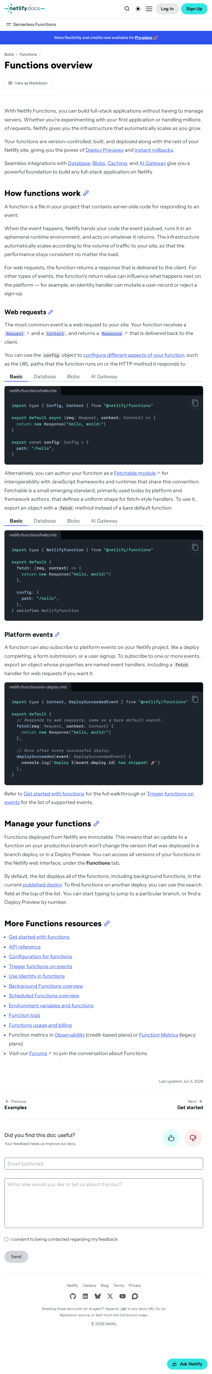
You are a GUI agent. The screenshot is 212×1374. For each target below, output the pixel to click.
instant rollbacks (154, 150)
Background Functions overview (46, 986)
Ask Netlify (191, 1364)
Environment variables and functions (51, 1006)
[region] (103, 738)
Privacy (135, 1285)
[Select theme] (138, 8)
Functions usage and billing (40, 1025)
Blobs (98, 163)
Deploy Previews (105, 150)
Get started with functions (54, 794)
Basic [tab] (16, 377)
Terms (118, 1285)
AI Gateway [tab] (104, 377)
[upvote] (171, 1139)
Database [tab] (45, 377)
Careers (89, 1285)
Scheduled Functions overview (44, 996)
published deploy (42, 885)
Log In (167, 8)
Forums (38, 1053)
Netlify (72, 1285)
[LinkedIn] (85, 1296)
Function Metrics (158, 1035)
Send (16, 1256)
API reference (25, 947)
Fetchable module (135, 473)
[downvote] (193, 1139)
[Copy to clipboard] (195, 403)
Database (79, 163)
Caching (117, 163)
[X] (110, 1296)
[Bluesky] (98, 1296)
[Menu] (149, 8)
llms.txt (131, 1315)
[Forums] (135, 1296)
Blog (104, 1285)
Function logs (24, 1015)
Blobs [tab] (73, 377)
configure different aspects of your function (133, 355)
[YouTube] (122, 1296)
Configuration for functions (40, 957)
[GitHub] (73, 1296)
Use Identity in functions (37, 976)
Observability (70, 1035)
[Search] (127, 8)
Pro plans (143, 37)
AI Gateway (152, 163)
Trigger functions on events (40, 966)
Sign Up (194, 8)
